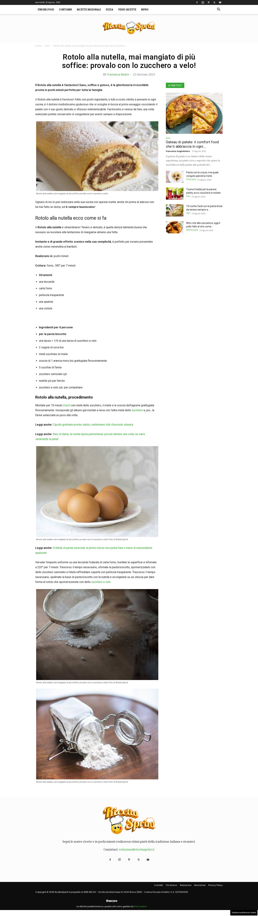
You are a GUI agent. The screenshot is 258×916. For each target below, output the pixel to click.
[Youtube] (220, 2)
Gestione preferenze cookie (244, 912)
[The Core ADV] (112, 902)
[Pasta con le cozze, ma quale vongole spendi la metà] (174, 177)
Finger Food (46, 9)
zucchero (137, 410)
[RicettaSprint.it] (129, 28)
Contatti (158, 885)
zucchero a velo (101, 582)
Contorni (65, 9)
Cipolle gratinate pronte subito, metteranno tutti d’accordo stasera (93, 424)
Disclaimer (200, 885)
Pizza (109, 9)
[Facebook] (197, 2)
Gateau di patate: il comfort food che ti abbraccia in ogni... (192, 144)
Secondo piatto (192, 230)
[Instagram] (202, 2)
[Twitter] (214, 2)
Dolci (47, 45)
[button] (218, 10)
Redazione (185, 885)
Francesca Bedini (118, 74)
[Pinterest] (208, 2)
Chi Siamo (171, 885)
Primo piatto (191, 179)
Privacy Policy (215, 885)
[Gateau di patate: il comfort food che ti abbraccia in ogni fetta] (194, 113)
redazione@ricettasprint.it (136, 849)
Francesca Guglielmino (178, 151)
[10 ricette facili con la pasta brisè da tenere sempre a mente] (174, 210)
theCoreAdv (140, 906)
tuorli (67, 405)
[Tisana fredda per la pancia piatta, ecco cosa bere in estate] (174, 194)
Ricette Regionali (89, 9)
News (144, 9)
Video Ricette (127, 9)
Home (38, 45)
